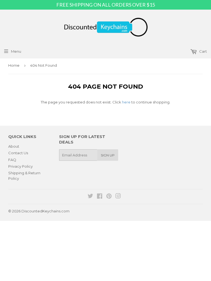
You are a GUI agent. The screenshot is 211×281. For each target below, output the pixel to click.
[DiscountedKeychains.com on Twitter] (90, 197)
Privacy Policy (20, 166)
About (13, 146)
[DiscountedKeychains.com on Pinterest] (109, 197)
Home (14, 65)
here (126, 102)
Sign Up (108, 155)
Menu (16, 51)
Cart (202, 51)
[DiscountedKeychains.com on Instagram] (118, 197)
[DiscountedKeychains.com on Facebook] (99, 197)
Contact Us (18, 153)
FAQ (12, 160)
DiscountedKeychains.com (45, 211)
